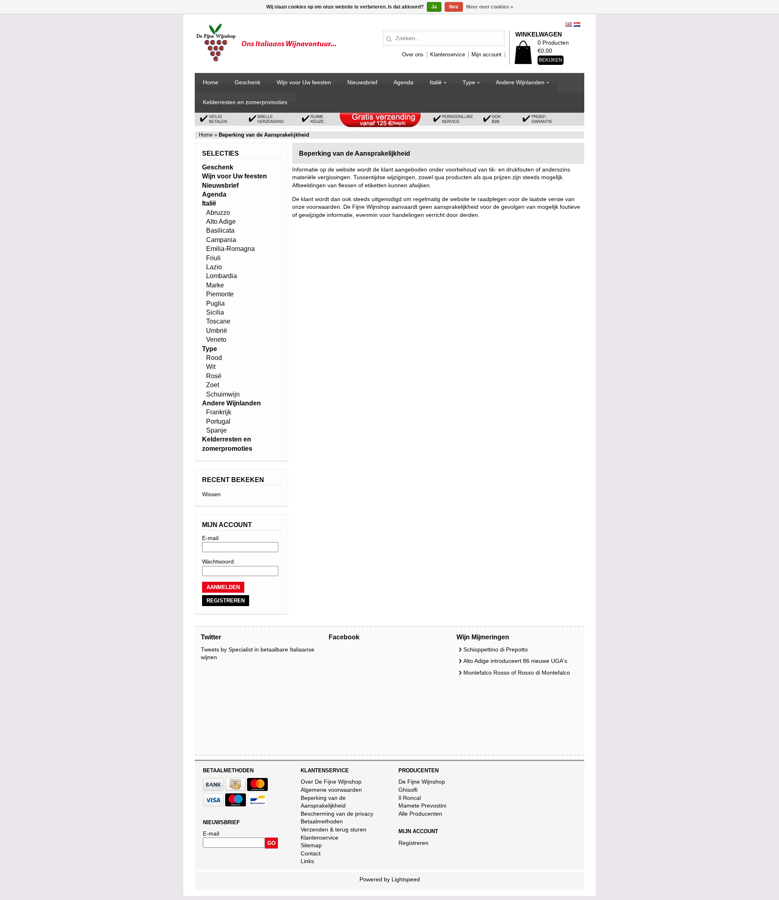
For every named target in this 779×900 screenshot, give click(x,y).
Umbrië (216, 330)
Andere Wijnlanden (520, 82)
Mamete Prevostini (422, 805)
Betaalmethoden (322, 821)
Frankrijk (218, 412)
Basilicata (220, 230)
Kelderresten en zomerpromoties (245, 102)
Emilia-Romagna (230, 248)
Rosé (214, 376)
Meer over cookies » (489, 7)
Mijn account (486, 54)
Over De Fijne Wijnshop (331, 781)
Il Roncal (409, 798)
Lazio (214, 267)
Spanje (216, 430)
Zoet (212, 384)
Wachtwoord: (218, 561)
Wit (210, 366)
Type (469, 82)
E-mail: (211, 538)
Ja (434, 7)
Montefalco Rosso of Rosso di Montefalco (516, 672)
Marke (215, 285)
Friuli (213, 258)
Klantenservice (447, 54)
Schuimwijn (223, 394)
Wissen (211, 494)
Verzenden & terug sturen (333, 829)
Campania (221, 239)
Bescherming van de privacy (337, 813)
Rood (214, 357)
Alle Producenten (420, 813)
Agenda (403, 82)
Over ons (413, 54)
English (568, 24)
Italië (436, 82)
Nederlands (577, 24)
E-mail (211, 833)
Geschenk (247, 82)
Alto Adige (221, 221)
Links (307, 861)
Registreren (413, 843)
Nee (453, 7)
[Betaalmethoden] (213, 789)
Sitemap (311, 845)
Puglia (215, 303)
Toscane (218, 321)
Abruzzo (218, 212)
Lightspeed (406, 879)
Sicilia (215, 312)
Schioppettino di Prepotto (495, 649)
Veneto (216, 339)
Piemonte (220, 294)
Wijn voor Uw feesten (304, 82)
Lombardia (221, 275)
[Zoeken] (388, 39)
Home (210, 82)
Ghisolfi (407, 789)
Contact (311, 853)
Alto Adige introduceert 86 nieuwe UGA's (515, 661)
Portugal (218, 421)
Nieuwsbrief (362, 82)
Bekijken (550, 60)
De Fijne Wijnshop (421, 781)
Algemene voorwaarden (331, 789)
